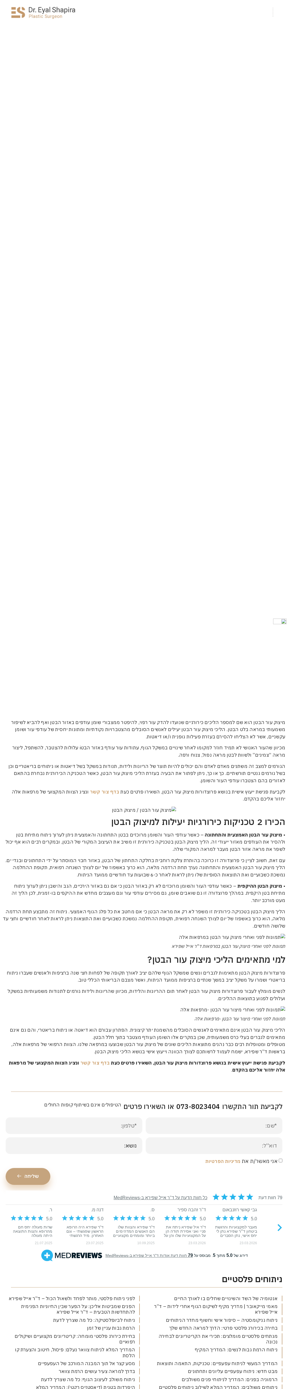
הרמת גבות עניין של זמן (111, 1328)
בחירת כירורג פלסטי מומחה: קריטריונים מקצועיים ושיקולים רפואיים (75, 1339)
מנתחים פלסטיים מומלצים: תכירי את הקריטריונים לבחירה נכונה (218, 1339)
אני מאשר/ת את (241, 1161)
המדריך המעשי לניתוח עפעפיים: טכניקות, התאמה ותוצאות (217, 1363)
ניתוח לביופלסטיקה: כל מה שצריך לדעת (94, 1320)
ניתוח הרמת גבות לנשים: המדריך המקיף (236, 1350)
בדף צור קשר (105, 792)
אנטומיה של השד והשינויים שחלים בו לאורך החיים (226, 1298)
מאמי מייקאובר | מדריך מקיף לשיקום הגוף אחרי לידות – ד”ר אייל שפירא (216, 1309)
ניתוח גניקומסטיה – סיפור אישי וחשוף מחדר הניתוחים (222, 1320)
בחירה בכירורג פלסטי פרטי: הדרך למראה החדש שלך (223, 1328)
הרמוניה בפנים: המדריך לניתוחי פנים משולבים (230, 1379)
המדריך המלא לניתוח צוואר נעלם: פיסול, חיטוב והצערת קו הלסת (75, 1352)
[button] (280, 12)
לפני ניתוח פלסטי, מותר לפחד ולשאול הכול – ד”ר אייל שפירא (72, 1298)
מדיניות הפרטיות (222, 1161)
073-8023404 (198, 1106)
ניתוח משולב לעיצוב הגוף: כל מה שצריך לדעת (88, 1379)
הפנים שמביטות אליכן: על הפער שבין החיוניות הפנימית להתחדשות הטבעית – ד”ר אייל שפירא (78, 1309)
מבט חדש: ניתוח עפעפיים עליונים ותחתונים (233, 1371)
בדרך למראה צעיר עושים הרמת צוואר (97, 1371)
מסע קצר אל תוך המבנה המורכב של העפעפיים (86, 1363)
